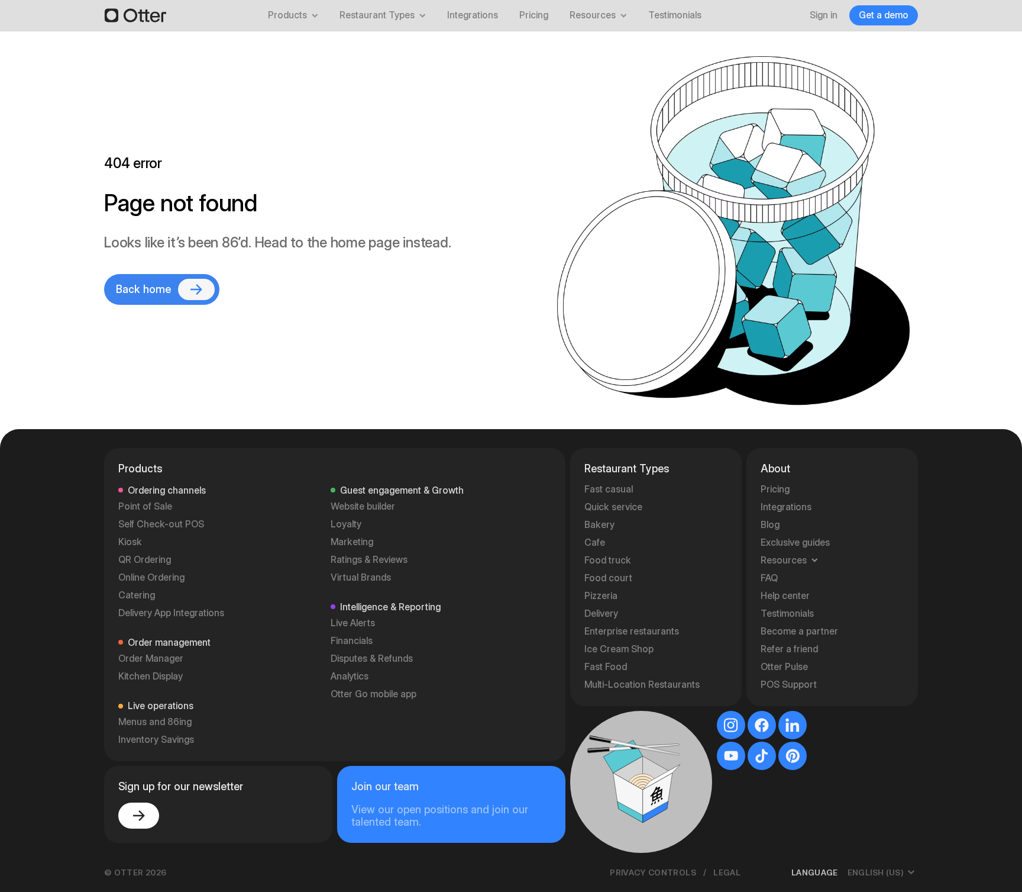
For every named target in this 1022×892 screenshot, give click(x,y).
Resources (593, 15)
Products (287, 15)
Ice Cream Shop (619, 649)
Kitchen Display (150, 676)
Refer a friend (789, 649)
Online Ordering (151, 577)
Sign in (823, 15)
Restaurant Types (377, 15)
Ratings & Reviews (369, 559)
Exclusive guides (795, 542)
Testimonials (674, 15)
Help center (785, 595)
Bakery (599, 524)
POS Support (789, 684)
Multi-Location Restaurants (642, 684)
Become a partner (799, 631)
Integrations (472, 15)
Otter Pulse (784, 666)
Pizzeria (600, 595)
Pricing (533, 15)
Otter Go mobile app (373, 694)
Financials (352, 640)
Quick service (613, 507)
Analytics (349, 676)
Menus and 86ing (155, 721)
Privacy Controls (653, 872)
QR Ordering (144, 559)
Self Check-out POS (161, 524)
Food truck (607, 560)
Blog (770, 524)
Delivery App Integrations (171, 613)
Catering (136, 595)
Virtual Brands (361, 577)
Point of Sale (145, 506)
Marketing (352, 542)
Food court (608, 578)
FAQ (769, 578)
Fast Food (605, 666)
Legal (726, 872)
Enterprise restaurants (631, 631)
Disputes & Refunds (372, 658)
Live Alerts (353, 623)
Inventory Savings (156, 739)
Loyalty (346, 524)
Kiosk (130, 542)
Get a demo (883, 15)
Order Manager (150, 658)
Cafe (594, 542)
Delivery (601, 613)
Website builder (363, 506)
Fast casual (608, 489)
